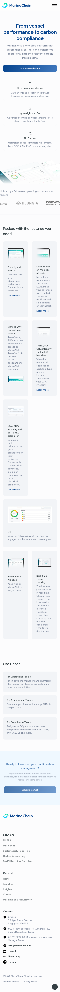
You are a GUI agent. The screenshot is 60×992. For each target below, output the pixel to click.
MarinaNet (9, 845)
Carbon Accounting (14, 856)
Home (6, 878)
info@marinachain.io (19, 945)
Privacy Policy (30, 981)
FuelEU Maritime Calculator (18, 861)
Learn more (14, 295)
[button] (54, 5)
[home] (16, 6)
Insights (7, 889)
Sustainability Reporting (16, 850)
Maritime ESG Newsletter (17, 899)
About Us (8, 883)
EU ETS (7, 840)
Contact (7, 894)
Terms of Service (11, 981)
